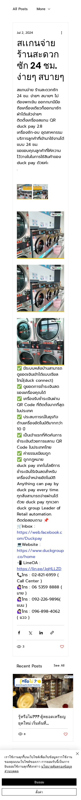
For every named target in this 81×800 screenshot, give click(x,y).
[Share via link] (52, 633)
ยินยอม (39, 782)
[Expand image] (24, 191)
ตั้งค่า (39, 792)
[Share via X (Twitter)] (30, 633)
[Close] (74, 756)
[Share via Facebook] (19, 633)
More (41, 9)
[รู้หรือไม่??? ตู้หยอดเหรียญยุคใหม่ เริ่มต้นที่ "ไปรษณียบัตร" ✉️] (43, 691)
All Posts (20, 9)
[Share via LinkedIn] (41, 633)
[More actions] (61, 32)
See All (59, 665)
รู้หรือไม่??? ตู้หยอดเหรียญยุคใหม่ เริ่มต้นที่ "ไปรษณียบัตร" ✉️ (41, 720)
